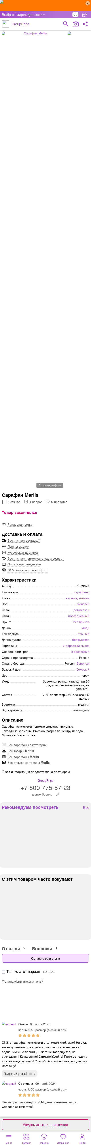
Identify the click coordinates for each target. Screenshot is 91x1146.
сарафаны (81, 592)
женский (83, 604)
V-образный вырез (76, 645)
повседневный (78, 616)
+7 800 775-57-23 (45, 787)
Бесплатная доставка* (24, 540)
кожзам (84, 598)
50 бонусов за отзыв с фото (27, 570)
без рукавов (80, 639)
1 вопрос (36, 501)
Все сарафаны (23, 756)
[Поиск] (65, 24)
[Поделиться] (85, 24)
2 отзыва (14, 501)
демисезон (81, 610)
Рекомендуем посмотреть (30, 807)
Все (86, 807)
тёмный (83, 633)
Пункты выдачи (18, 546)
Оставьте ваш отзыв (45, 958)
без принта (81, 622)
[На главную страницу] (5, 24)
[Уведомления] (85, 14)
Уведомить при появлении (45, 1124)
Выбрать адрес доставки (22, 14)
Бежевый (82, 669)
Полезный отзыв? (19, 1073)
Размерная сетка (20, 524)
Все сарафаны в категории (27, 744)
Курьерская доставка (23, 552)
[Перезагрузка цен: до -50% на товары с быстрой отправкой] (45, 5)
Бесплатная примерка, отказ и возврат (36, 558)
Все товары (21, 750)
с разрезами (80, 651)
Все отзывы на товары (29, 762)
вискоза (71, 598)
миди (85, 627)
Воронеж (82, 663)
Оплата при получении (24, 564)
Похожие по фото (50, 485)
